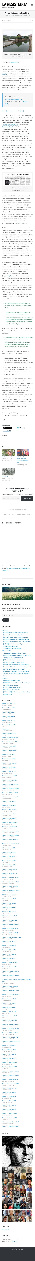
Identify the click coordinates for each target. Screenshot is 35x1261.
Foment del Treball (7, 127)
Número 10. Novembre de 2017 (10, 1126)
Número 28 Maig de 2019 (9, 1050)
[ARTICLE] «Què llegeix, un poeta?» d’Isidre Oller (16, 639)
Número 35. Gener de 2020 (9, 1020)
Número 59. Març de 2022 (9, 911)
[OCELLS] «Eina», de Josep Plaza (11, 689)
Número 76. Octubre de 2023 (10, 839)
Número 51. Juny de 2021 (9, 945)
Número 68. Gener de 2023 (9, 873)
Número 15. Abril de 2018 (9, 1105)
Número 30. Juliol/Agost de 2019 (11, 1041)
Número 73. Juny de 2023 (9, 852)
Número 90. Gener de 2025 (9, 780)
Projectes (11, 15)
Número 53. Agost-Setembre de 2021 (12, 937)
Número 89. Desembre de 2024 (10, 784)
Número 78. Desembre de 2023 (10, 831)
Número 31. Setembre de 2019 (10, 1037)
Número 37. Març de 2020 (9, 1011)
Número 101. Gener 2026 (9, 733)
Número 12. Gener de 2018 (9, 1117)
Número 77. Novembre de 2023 (10, 835)
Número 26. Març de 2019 (9, 1058)
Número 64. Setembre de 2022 (10, 890)
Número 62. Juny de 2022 (9, 899)
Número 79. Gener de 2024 (9, 826)
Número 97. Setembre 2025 (9, 750)
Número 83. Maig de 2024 (9, 809)
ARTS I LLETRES (6, 651)
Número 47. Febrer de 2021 (9, 962)
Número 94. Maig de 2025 (9, 763)
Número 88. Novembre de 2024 (10, 788)
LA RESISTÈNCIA (19, 1249)
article (11, 118)
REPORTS (4, 678)
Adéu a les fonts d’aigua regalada (18, 509)
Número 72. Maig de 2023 (9, 856)
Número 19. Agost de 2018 (9, 1088)
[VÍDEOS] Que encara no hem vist (12, 687)
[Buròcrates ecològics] (8, 452)
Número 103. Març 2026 (8, 720)
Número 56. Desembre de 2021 (10, 924)
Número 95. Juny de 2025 (9, 758)
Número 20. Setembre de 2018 (10, 1083)
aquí (9, 276)
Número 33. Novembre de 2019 (10, 1028)
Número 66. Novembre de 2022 (10, 882)
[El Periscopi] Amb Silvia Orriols (11, 680)
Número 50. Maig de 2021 (9, 950)
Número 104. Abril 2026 (8, 716)
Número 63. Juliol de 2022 (9, 894)
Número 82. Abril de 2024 (9, 814)
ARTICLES (5, 630)
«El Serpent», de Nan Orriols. (10, 646)
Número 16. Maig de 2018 (9, 1100)
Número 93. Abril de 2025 (9, 767)
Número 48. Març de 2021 (9, 958)
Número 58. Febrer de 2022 (9, 916)
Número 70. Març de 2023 (9, 865)
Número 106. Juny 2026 (8, 708)
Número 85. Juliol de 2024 (9, 801)
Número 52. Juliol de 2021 (9, 941)
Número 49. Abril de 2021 (9, 954)
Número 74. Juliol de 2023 (9, 848)
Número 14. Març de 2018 (9, 1109)
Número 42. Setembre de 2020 (10, 990)
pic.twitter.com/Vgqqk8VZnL (13, 99)
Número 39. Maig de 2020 (9, 1003)
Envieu (5, 620)
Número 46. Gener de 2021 (9, 967)
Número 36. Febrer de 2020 (9, 1016)
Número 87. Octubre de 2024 (10, 792)
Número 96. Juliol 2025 (8, 754)
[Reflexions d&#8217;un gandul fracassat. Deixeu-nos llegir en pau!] (23, 452)
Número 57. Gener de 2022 (9, 920)
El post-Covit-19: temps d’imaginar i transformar (17, 514)
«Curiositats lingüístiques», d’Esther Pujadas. (14, 653)
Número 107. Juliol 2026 (8, 703)
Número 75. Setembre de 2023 (10, 843)
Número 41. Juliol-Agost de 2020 (11, 994)
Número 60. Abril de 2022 (9, 907)
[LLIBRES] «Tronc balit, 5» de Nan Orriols (13, 662)
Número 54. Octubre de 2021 (10, 933)
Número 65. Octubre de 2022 (10, 886)
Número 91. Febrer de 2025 (9, 775)
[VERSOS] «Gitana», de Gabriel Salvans (13, 660)
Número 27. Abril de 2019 (9, 1054)
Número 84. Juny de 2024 (9, 805)
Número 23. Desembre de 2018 (10, 1071)
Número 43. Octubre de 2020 (10, 986)
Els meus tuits (5, 1230)
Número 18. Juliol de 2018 (9, 1092)
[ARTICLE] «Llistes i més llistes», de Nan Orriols (15, 637)
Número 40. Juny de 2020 (9, 999)
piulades (4, 73)
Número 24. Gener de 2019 (9, 1067)
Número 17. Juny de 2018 (9, 1096)
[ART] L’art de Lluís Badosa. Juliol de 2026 (14, 669)
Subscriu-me (27, 498)
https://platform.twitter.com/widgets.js (13, 111)
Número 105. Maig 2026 (8, 712)
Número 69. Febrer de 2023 (9, 869)
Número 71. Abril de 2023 (9, 860)
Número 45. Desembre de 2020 (10, 971)
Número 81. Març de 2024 (9, 818)
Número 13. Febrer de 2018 (9, 1113)
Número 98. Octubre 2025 (9, 746)
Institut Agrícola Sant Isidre (10, 124)
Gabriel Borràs (14, 62)
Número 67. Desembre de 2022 (10, 877)
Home (6, 15)
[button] (17, 1151)
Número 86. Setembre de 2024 (10, 797)
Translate (14, 1241)
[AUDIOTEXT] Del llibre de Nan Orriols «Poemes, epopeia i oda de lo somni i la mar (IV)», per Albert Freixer (16, 674)
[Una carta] (8, 471)
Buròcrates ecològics (8, 457)
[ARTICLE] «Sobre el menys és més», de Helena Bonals (17, 641)
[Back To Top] (30, 1257)
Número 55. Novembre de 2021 (10, 928)
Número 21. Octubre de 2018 (10, 1079)
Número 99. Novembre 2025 (9, 742)
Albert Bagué (5, 729)
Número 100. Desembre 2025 (10, 737)
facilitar (26, 150)
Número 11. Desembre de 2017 (10, 1122)
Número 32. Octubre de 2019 (10, 1033)
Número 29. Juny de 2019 (9, 1045)
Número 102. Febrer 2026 (9, 725)
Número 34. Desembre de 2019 (10, 1024)
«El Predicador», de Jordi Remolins (12, 648)
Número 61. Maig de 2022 (9, 903)
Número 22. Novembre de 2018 (10, 1075)
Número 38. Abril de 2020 (9, 1007)
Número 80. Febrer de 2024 (9, 822)
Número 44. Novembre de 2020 (10, 975)
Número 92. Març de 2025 (9, 771)
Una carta (5, 476)
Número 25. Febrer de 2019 (9, 1062)
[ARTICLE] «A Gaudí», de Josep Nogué (13, 644)
